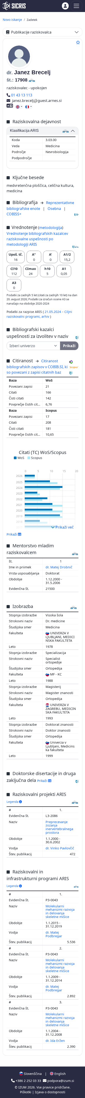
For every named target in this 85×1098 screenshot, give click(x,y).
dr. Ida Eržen (56, 1040)
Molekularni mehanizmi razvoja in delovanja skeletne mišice (60, 911)
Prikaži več (64, 527)
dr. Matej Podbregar (54, 934)
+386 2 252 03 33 (28, 1081)
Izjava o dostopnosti (50, 1092)
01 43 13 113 (21, 95)
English (59, 1074)
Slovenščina (32, 1074)
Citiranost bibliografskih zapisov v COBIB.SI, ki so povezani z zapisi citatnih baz (37, 366)
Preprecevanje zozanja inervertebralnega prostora (59, 827)
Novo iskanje (12, 19)
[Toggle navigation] (76, 6)
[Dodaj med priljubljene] (78, 42)
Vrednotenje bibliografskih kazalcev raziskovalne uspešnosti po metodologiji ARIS (37, 239)
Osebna (55, 208)
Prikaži (42, 780)
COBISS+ (14, 213)
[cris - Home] (14, 6)
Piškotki (26, 1092)
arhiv (45, 316)
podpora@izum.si (60, 1081)
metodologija (50, 227)
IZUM (22, 1087)
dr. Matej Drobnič (59, 567)
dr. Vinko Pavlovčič (60, 848)
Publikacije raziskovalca (31, 32)
